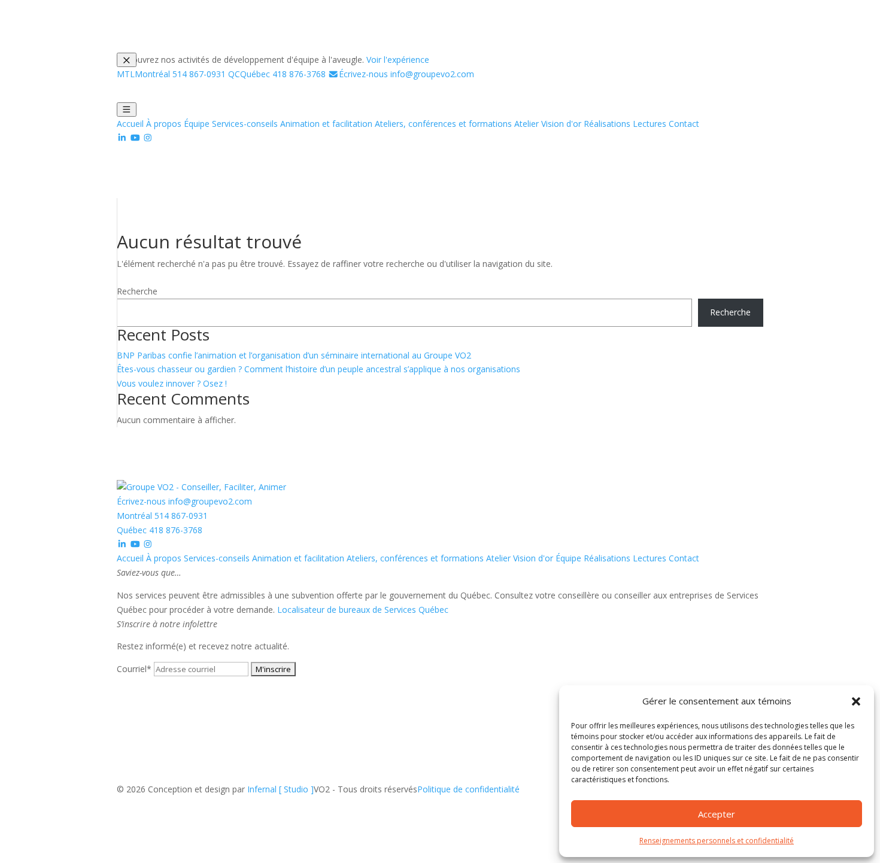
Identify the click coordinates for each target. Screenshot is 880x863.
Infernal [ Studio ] (280, 789)
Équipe (197, 123)
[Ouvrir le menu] (126, 109)
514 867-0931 (171, 74)
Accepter (716, 814)
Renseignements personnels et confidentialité (716, 840)
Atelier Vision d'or (547, 123)
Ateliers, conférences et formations (443, 123)
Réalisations (607, 123)
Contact (684, 123)
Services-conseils (245, 123)
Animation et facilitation (326, 123)
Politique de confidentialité (468, 789)
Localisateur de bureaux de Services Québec (362, 609)
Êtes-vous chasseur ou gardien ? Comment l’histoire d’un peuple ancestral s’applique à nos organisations (318, 369)
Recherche (137, 291)
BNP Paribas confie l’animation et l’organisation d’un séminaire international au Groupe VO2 (294, 355)
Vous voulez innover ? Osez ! (172, 383)
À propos (163, 123)
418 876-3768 (277, 74)
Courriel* (134, 668)
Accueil (130, 123)
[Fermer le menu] (126, 60)
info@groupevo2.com (406, 74)
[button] (856, 701)
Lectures (649, 123)
